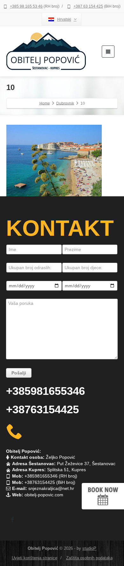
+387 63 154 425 (88, 6)
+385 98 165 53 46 (26, 6)
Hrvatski (64, 19)
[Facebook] (12, 519)
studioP (89, 548)
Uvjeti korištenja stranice (34, 558)
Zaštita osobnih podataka (89, 558)
